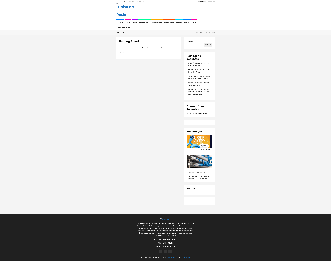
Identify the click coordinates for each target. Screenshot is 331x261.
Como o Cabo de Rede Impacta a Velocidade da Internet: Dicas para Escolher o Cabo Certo (198, 92)
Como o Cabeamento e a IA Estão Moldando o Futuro (204, 170)
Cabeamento (169, 22)
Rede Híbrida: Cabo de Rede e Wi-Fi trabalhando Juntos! (204, 150)
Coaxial (179, 22)
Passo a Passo (144, 22)
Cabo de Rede (157, 22)
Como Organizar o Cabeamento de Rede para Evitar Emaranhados (208, 176)
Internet (187, 22)
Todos (128, 22)
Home (121, 22)
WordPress (187, 257)
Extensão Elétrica (124, 28)
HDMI (194, 22)
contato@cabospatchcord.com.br (136, 1)
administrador (191, 152)
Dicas (135, 22)
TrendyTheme (170, 257)
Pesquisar (190, 41)
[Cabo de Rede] (127, 11)
